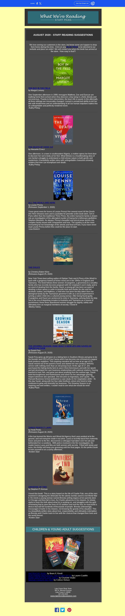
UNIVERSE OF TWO (37, 487)
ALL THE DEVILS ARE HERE (41, 203)
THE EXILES (34, 267)
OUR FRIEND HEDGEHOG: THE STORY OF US (49, 576)
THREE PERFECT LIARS (40, 428)
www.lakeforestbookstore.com (63, 596)
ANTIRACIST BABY (37, 573)
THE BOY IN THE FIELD (39, 88)
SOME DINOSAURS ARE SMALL (43, 578)
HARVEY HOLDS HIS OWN (40, 580)
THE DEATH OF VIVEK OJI (40, 147)
